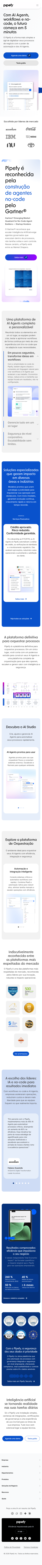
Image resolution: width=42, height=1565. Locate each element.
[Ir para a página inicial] (8, 5)
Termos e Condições (31, 1547)
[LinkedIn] (12, 1538)
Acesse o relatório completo (13, 1298)
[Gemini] (25, 1513)
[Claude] (29, 1513)
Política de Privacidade (12, 1547)
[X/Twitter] (21, 1538)
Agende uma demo (19, 55)
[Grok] (16, 1513)
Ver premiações (21, 1054)
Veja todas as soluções (19, 619)
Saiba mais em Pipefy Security (19, 1381)
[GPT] (12, 1513)
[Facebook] (16, 1538)
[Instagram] (29, 1538)
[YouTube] (25, 1538)
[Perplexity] (21, 1513)
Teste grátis (21, 63)
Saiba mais (18, 257)
